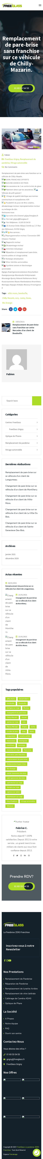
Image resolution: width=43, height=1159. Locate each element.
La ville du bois (12, 731)
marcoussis (11, 741)
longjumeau (11, 736)
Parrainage (13, 1154)
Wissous (10, 806)
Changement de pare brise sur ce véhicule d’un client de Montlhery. (26, 601)
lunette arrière (25, 736)
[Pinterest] (20, 309)
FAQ (7, 1028)
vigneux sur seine (13, 792)
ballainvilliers (24, 699)
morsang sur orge (13, 750)
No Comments (11, 167)
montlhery (10, 745)
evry (17, 298)
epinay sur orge (12, 722)
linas (23, 731)
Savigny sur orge (13, 787)
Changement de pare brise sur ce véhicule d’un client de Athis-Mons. (21, 499)
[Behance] (25, 855)
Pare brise (27, 750)
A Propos (9, 1018)
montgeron (23, 741)
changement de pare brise (16, 713)
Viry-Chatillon (12, 801)
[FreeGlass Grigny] (12, 5)
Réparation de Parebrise (16, 983)
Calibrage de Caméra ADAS (18, 998)
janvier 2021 (10, 554)
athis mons (12, 293)
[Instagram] (21, 855)
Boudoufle (22, 703)
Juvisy (22, 298)
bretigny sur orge (13, 708)
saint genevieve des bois (16, 778)
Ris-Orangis (7, 302)
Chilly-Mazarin (8, 298)
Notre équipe (11, 1023)
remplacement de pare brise (17, 759)
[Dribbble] (29, 855)
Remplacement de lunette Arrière (21, 988)
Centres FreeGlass (13, 422)
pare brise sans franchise (16, 755)
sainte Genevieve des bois (16, 773)
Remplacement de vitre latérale (20, 993)
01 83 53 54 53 (21, 886)
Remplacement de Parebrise (18, 978)
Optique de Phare (13, 1003)
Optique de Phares (13, 436)
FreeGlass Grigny (12, 159)
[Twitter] (15, 309)
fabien (7, 155)
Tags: (4, 293)
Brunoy (26, 708)
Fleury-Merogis (12, 727)
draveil (24, 717)
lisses (28, 298)
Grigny (24, 727)
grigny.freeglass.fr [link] (31, 216)
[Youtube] (9, 960)
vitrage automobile (28, 801)
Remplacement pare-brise (16, 764)
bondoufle (22, 293)
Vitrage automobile (19, 162)
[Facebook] (11, 309)
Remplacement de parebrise (17, 443)
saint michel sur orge (14, 783)
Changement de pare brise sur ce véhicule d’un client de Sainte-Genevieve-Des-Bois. (21, 527)
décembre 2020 (12, 558)
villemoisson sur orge (14, 797)
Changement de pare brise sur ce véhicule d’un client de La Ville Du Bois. (21, 513)
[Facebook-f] (4, 960)
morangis (21, 745)
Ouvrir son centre (13, 1033)
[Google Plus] (24, 309)
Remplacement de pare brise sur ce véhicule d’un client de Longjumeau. (20, 476)
